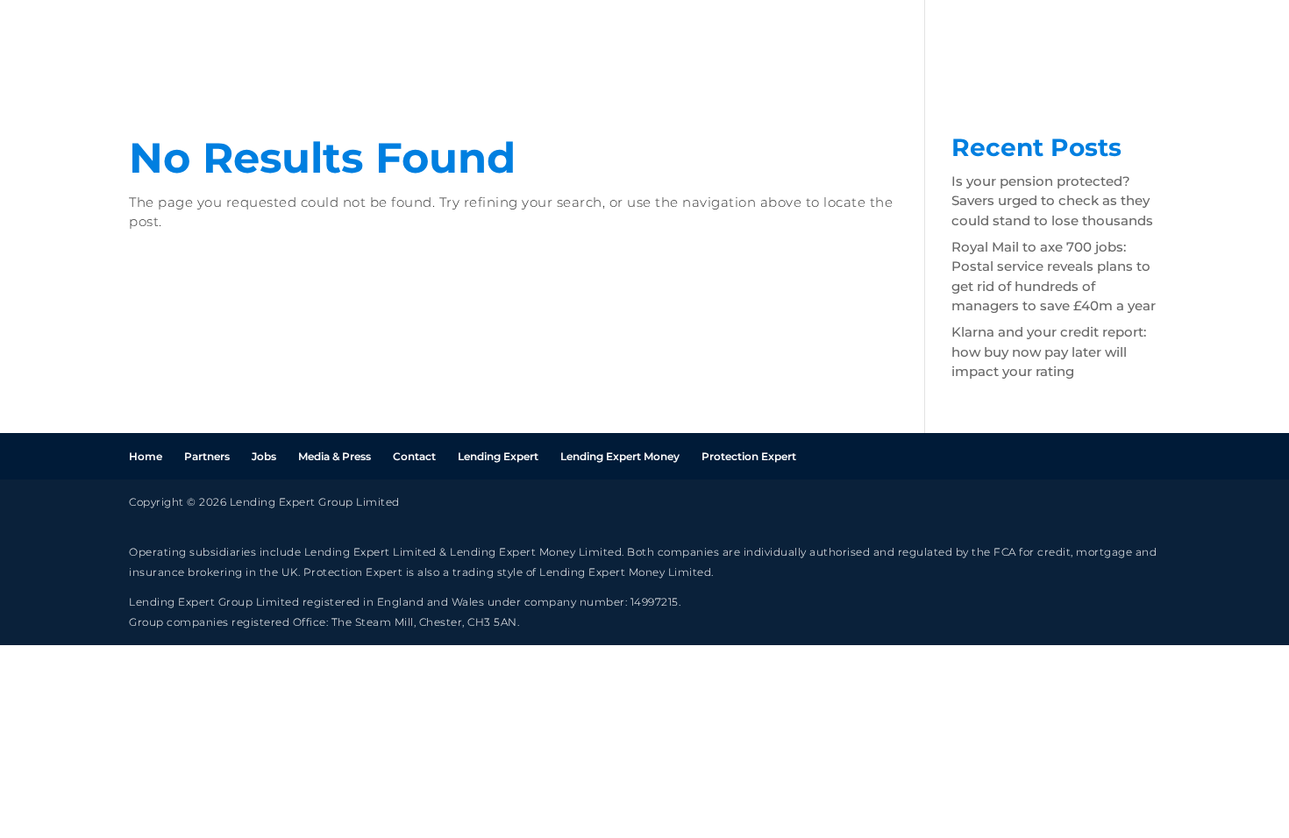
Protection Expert (748, 456)
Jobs (1108, 42)
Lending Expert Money (620, 456)
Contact (414, 456)
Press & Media (1205, 42)
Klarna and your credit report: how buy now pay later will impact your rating (1048, 351)
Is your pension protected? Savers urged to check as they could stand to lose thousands (1052, 201)
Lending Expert (498, 456)
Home (950, 42)
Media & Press (334, 456)
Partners (1032, 42)
